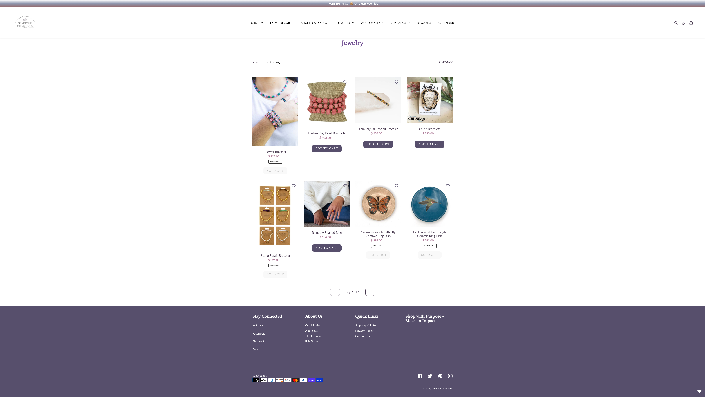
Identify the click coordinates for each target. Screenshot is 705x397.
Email (255, 349)
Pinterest (258, 341)
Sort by (257, 62)
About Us (311, 330)
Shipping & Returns (367, 325)
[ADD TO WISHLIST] (293, 81)
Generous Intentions (442, 388)
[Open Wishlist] (699, 391)
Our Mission (313, 325)
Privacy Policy (364, 330)
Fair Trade (311, 341)
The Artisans (313, 336)
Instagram (258, 325)
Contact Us (362, 336)
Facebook (258, 333)
